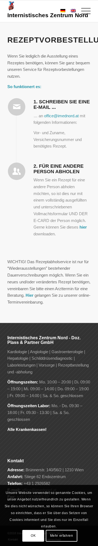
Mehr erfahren (61, 536)
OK (33, 536)
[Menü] (83, 11)
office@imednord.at (61, 115)
